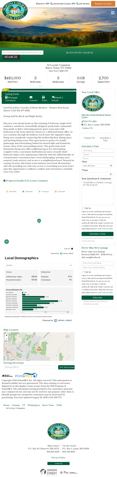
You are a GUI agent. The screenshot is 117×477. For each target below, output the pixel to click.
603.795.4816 (84, 4)
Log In (108, 4)
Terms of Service (88, 241)
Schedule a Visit (105, 139)
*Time (85, 170)
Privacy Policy (107, 229)
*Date (84, 162)
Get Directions (67, 367)
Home (6, 405)
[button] (11, 57)
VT (23, 405)
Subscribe (97, 297)
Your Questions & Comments (96, 178)
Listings (16, 405)
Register (99, 4)
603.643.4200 (58, 4)
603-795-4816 (90, 121)
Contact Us (87, 128)
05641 (59, 405)
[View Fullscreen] (6, 343)
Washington (34, 405)
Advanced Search (81, 53)
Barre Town (48, 405)
